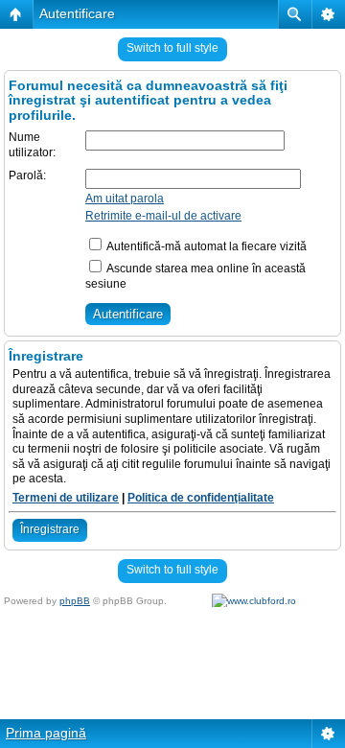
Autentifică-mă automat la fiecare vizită (205, 246)
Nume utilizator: (32, 144)
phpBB (74, 601)
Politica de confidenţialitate (200, 497)
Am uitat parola (124, 198)
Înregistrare (50, 529)
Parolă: (27, 175)
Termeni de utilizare (65, 497)
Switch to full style (172, 48)
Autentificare (77, 13)
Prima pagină (46, 732)
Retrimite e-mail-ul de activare (163, 215)
